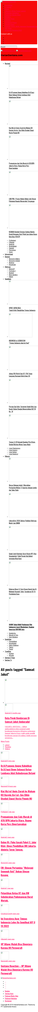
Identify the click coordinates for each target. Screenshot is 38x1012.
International (9, 254)
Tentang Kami (9, 25)
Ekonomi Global (14, 261)
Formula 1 (12, 271)
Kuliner (11, 654)
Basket (11, 273)
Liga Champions (14, 448)
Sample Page (9, 19)
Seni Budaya (13, 637)
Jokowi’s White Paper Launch (15, 11)
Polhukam (12, 240)
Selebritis (12, 633)
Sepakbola (8, 279)
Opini (11, 252)
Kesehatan (12, 643)
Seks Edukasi (14, 645)
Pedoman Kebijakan (12, 13)
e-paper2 (8, 7)
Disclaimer (8, 5)
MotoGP (12, 269)
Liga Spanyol (13, 454)
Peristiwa (12, 250)
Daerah (11, 248)
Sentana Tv (8, 660)
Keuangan (12, 265)
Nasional (7, 63)
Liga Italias (13, 452)
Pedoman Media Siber (13, 15)
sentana (7, 21)
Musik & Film (13, 635)
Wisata (11, 655)
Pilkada (11, 242)
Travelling (8, 651)
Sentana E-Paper (11, 23)
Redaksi (8, 17)
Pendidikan (13, 641)
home (7, 9)
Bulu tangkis (13, 275)
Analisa (11, 263)
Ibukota (11, 244)
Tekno (11, 647)
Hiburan (7, 456)
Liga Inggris (13, 450)
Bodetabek (13, 246)
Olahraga (8, 267)
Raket (11, 277)
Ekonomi (7, 256)
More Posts (5, 741)
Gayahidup (8, 639)
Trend (11, 649)
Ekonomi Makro (14, 259)
